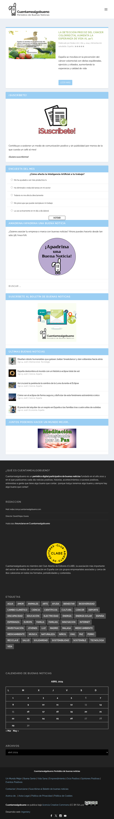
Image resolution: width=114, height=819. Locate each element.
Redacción (74, 43)
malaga (66, 628)
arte (45, 604)
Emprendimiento (57, 778)
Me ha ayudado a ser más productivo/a (30, 180)
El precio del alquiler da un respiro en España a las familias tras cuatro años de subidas (59, 407)
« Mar (8, 731)
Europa (28, 622)
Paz (81, 634)
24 (43, 718)
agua (10, 604)
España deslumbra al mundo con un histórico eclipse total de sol (49, 371)
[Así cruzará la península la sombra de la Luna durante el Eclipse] (12, 385)
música (33, 634)
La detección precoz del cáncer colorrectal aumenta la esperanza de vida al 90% (80, 35)
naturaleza (48, 634)
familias (53, 622)
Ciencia (32, 374)
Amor (21, 604)
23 (28, 718)
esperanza (13, 622)
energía (67, 616)
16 (28, 711)
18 (57, 711)
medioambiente (15, 634)
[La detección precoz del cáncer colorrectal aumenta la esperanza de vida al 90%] (32, 45)
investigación (15, 628)
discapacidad (15, 616)
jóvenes (32, 628)
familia (40, 622)
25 (57, 718)
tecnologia (97, 640)
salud (26, 640)
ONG (72, 634)
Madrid (54, 628)
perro (90, 634)
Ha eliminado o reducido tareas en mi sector (32, 188)
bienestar (69, 604)
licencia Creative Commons (55, 805)
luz (44, 628)
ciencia (36, 610)
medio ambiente (84, 628)
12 (71, 704)
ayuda (55, 604)
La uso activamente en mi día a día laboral (31, 211)
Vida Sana (42, 778)
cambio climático (17, 610)
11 (57, 704)
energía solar (84, 616)
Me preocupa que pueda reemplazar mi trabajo (33, 203)
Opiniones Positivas (90, 778)
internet (85, 622)
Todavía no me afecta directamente (28, 195)
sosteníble (79, 640)
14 (100, 704)
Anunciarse (22, 789)
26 (71, 718)
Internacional (34, 362)
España (70, 46)
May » (16, 731)
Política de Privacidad (41, 796)
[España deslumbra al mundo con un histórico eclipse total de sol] (12, 373)
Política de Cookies (63, 796)
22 (13, 718)
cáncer (80, 610)
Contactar (10, 789)
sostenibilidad (60, 640)
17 (43, 711)
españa (100, 616)
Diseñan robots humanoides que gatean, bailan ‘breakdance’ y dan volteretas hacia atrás (60, 359)
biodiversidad (87, 604)
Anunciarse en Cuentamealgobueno (32, 523)
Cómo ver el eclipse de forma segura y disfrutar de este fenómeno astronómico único (58, 395)
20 (86, 711)
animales (33, 604)
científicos (50, 610)
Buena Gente (29, 778)
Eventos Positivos (14, 782)
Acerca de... (11, 796)
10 (43, 704)
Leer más (65, 82)
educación (33, 616)
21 (100, 711)
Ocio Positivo (73, 778)
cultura (66, 610)
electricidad (51, 616)
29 (13, 725)
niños (62, 634)
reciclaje (12, 640)
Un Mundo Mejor (14, 778)
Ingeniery (25, 812)
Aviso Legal (24, 796)
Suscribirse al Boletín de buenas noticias (48, 789)
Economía (33, 410)
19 (71, 711)
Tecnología (45, 362)
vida (9, 646)
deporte (93, 610)
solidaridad (41, 640)
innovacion (68, 622)
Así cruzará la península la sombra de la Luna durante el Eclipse (48, 383)
